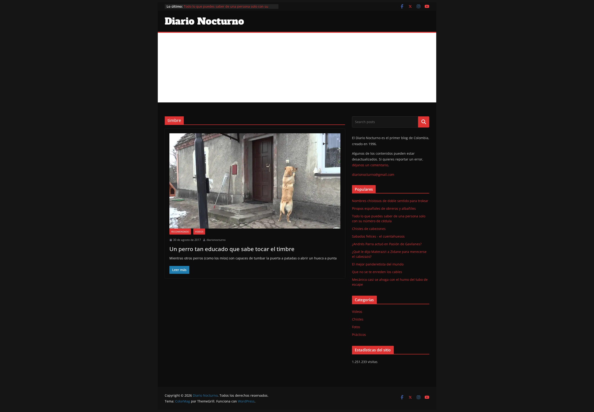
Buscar (423, 121)
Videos (199, 231)
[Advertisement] (297, 67)
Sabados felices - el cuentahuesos (378, 236)
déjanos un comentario (370, 165)
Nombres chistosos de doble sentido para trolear (390, 201)
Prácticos (359, 334)
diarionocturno (216, 240)
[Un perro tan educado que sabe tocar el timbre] (254, 181)
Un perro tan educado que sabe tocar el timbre (231, 249)
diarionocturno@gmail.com (373, 174)
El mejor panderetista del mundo (378, 264)
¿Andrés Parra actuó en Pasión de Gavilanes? (387, 244)
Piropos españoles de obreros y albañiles (384, 208)
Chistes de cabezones (369, 228)
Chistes (357, 319)
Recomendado (180, 231)
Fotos (356, 327)
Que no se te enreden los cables (377, 272)
